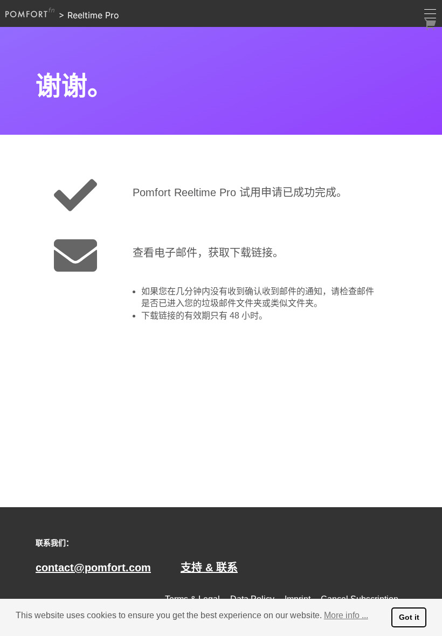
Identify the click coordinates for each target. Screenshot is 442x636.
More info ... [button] (346, 615)
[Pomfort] (29, 12)
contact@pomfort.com (93, 567)
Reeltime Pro (93, 15)
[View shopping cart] (430, 24)
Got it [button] (409, 617)
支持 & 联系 (209, 567)
